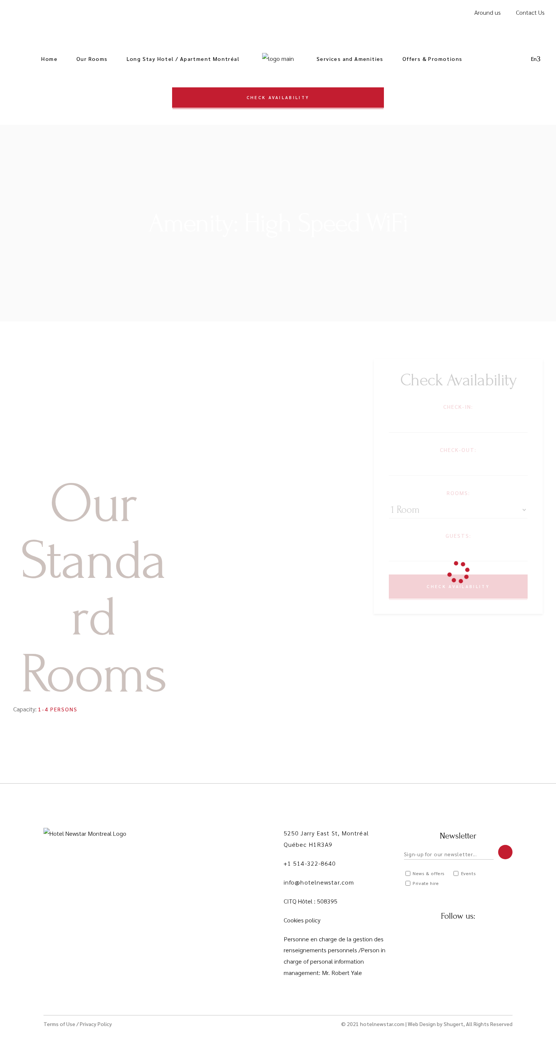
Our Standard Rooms (93, 589)
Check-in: (458, 406)
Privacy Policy (96, 1023)
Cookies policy (302, 920)
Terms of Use (59, 1023)
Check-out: (458, 449)
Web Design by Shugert (435, 1023)
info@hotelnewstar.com (319, 882)
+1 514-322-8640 (310, 863)
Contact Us (530, 12)
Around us (487, 12)
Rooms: (458, 492)
